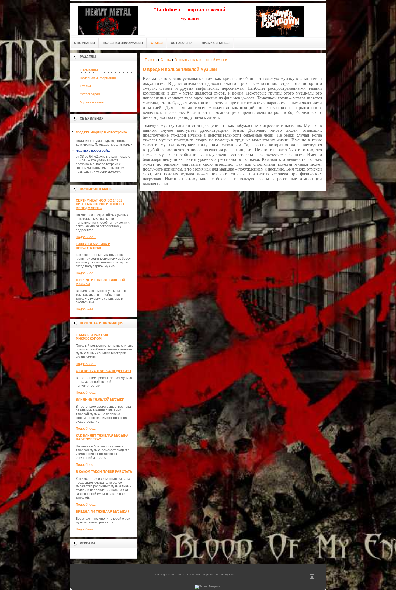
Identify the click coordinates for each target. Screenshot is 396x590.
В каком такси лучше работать (104, 472)
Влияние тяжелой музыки (100, 399)
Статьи (85, 86)
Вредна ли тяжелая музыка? (102, 511)
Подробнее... (86, 237)
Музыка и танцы (92, 102)
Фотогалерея (90, 94)
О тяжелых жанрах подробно (103, 371)
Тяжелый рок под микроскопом (92, 337)
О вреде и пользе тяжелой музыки (180, 69)
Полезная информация (98, 78)
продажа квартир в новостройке (101, 132)
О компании (89, 70)
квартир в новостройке (93, 150)
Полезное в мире (96, 189)
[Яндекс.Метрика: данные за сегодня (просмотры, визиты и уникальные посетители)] (207, 587)
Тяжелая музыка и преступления (93, 246)
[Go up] (312, 577)
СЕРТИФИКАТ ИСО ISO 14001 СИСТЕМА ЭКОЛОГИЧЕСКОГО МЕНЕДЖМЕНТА (100, 204)
